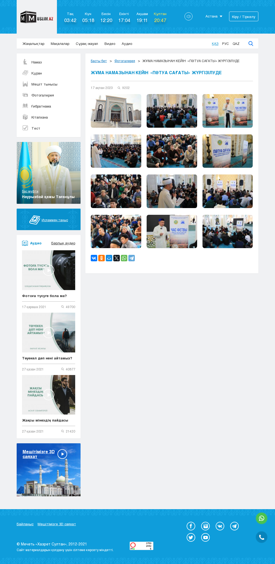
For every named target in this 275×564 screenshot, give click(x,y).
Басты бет (99, 61)
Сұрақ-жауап (87, 43)
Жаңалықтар (33, 43)
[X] (116, 258)
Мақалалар (60, 43)
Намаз (36, 62)
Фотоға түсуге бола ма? (44, 296)
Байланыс (25, 524)
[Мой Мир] (109, 258)
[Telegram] (131, 258)
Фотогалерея (42, 95)
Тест (35, 128)
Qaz (236, 43)
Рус (225, 43)
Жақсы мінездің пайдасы (45, 420)
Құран (36, 73)
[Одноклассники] (101, 258)
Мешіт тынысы (44, 84)
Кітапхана (39, 117)
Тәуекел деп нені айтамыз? (47, 358)
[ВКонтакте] (94, 258)
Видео (109, 43)
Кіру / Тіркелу (243, 17)
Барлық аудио (63, 243)
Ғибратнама (41, 106)
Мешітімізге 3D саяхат (57, 524)
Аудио (127, 43)
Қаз (215, 43)
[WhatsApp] (124, 258)
